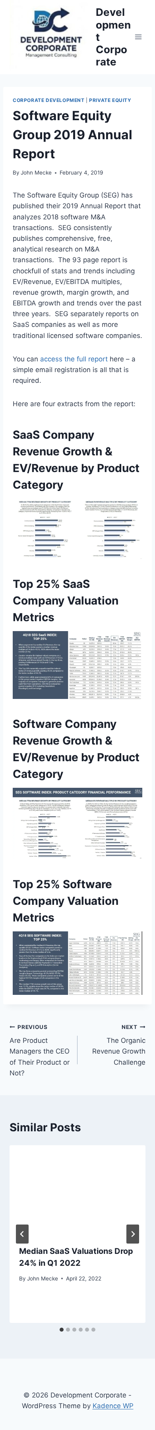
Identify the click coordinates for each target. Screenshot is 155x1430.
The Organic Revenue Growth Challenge (118, 1045)
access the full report (74, 359)
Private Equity (110, 100)
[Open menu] (138, 37)
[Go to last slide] (22, 1234)
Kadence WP (113, 1406)
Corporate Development (49, 100)
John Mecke (36, 172)
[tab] (62, 1330)
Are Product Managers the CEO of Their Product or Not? (40, 1050)
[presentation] (77, 1190)
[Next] (132, 1234)
